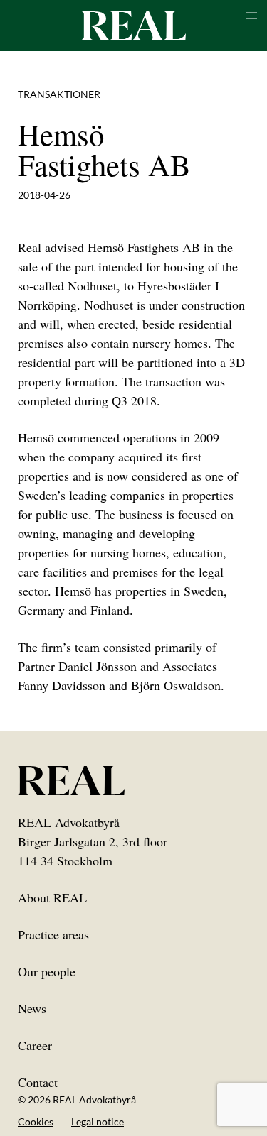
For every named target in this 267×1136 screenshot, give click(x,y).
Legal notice (97, 1121)
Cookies (35, 1121)
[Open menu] (251, 15)
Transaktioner (59, 94)
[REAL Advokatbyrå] (133, 25)
